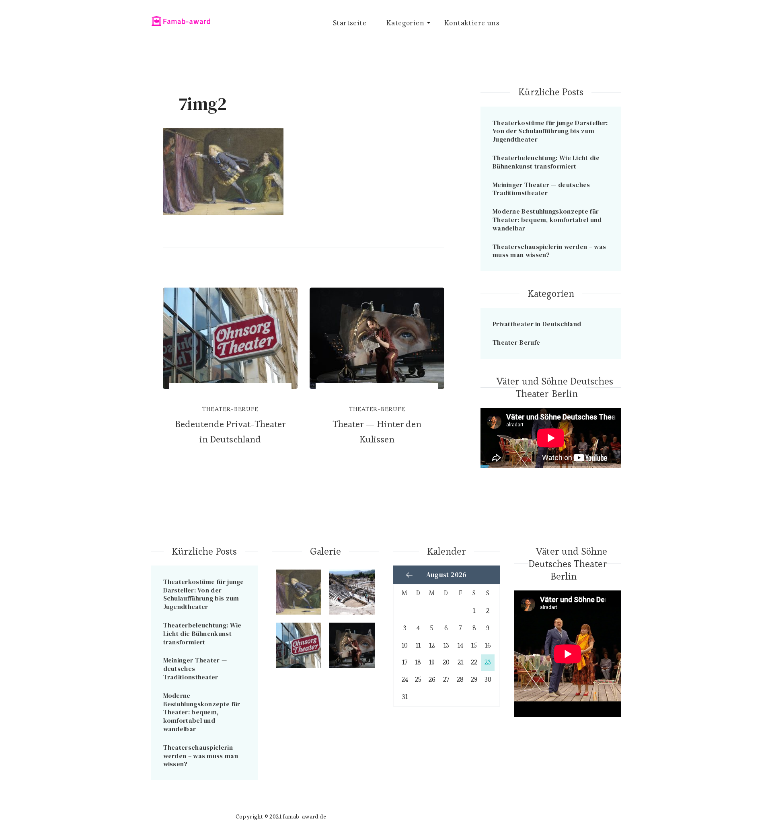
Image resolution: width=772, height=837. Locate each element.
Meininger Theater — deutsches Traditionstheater (541, 188)
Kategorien (405, 22)
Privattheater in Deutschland (537, 323)
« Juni (409, 575)
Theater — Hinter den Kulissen (377, 431)
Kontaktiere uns (471, 22)
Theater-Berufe (230, 409)
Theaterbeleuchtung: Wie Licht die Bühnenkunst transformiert (546, 162)
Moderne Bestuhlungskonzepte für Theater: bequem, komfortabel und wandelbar (547, 219)
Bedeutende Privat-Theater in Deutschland (230, 431)
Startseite (349, 22)
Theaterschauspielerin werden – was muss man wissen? (549, 250)
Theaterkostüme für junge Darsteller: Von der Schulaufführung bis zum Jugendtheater (550, 131)
